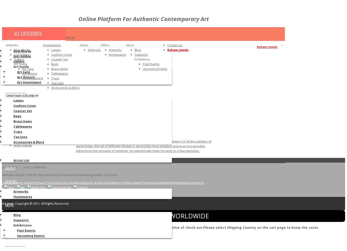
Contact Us (196, 183)
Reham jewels (178, 50)
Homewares (117, 54)
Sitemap (183, 183)
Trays (55, 78)
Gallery (19, 59)
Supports (141, 54)
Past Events (151, 64)
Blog (138, 50)
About (70, 37)
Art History (29, 73)
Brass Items (59, 69)
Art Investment (32, 78)
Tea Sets (57, 83)
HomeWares (52, 45)
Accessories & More (65, 88)
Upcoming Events (155, 69)
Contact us (174, 45)
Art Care (28, 69)
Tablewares (59, 73)
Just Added (21, 54)
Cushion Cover (61, 54)
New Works (22, 50)
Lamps (56, 50)
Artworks (115, 50)
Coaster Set (59, 59)
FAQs (173, 183)
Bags (54, 64)
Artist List (94, 50)
